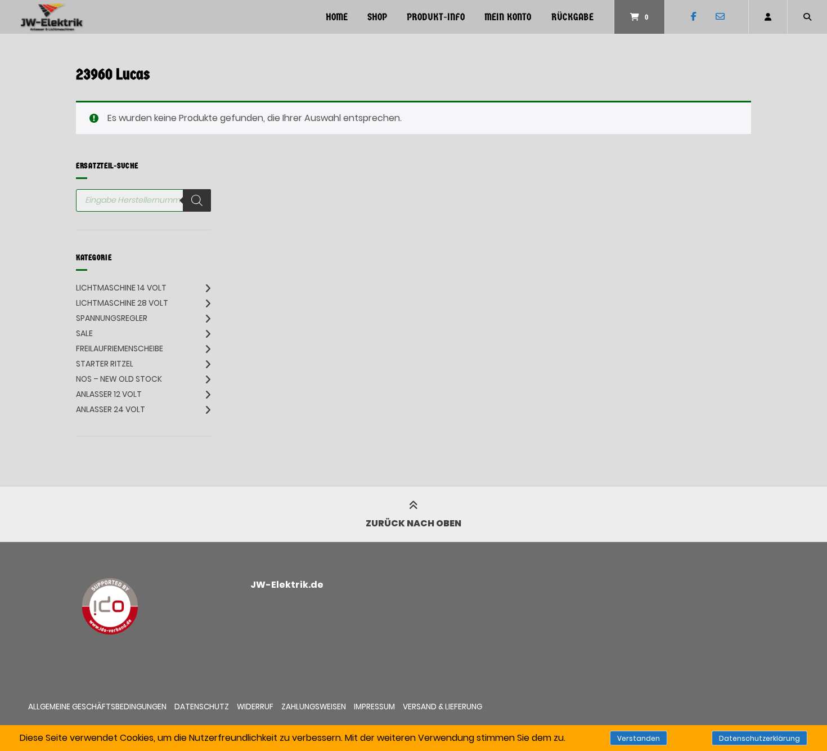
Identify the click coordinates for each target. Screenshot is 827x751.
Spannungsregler (111, 318)
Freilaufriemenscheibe (119, 348)
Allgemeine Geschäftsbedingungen (97, 706)
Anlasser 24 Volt (110, 409)
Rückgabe (572, 17)
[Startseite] (52, 17)
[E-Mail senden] (719, 17)
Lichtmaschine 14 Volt (121, 287)
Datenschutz (201, 706)
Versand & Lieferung (442, 706)
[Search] (197, 200)
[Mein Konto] (768, 17)
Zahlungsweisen (313, 706)
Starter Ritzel (104, 363)
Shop (377, 17)
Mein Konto (507, 17)
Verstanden (638, 738)
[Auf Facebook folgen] (693, 17)
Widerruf (255, 706)
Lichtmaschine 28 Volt (122, 303)
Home (337, 17)
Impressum (374, 706)
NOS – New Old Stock (119, 379)
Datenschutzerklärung (759, 738)
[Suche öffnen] (807, 17)
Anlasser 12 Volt (109, 394)
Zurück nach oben (413, 523)
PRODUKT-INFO (436, 17)
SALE (84, 333)
